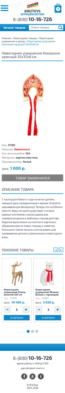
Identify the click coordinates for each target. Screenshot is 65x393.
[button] (4, 8)
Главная (6, 38)
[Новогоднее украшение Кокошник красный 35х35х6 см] (32, 103)
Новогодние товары (25, 38)
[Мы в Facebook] (24, 376)
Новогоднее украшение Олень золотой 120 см (15, 292)
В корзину (16, 317)
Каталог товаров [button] (14, 27)
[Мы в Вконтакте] (32, 376)
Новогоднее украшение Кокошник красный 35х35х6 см (28, 43)
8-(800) (32, 19)
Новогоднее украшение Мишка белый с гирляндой (46, 292)
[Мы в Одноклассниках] (41, 376)
